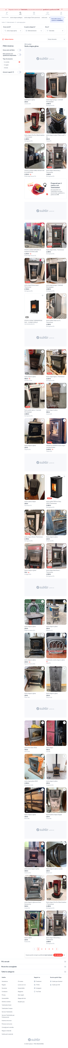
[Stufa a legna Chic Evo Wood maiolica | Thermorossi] (34, 125)
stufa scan (44, 17)
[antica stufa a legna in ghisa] (34, 858)
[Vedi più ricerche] (64, 17)
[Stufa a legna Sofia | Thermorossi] (56, 240)
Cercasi (6, 68)
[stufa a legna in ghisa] (34, 365)
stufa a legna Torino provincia (32, 17)
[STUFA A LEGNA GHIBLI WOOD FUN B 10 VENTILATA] (34, 160)
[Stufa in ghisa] (34, 927)
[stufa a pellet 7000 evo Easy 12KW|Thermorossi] (56, 491)
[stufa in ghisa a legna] (34, 491)
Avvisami (59, 955)
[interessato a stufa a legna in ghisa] (56, 649)
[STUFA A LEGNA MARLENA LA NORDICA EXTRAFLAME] (34, 240)
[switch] (19, 50)
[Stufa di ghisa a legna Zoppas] (56, 803)
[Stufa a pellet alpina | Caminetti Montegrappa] (34, 400)
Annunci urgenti (7, 72)
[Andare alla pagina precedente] (34, 949)
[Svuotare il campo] (20, 31)
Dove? (47, 27)
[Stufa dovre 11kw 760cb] (34, 736)
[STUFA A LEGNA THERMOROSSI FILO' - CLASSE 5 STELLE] (34, 310)
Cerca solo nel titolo (9, 50)
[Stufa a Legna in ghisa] (34, 560)
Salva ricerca (9, 39)
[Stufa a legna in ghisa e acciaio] (56, 858)
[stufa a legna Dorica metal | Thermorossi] (34, 275)
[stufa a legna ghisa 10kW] (34, 770)
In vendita (6, 62)
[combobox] (13, 31)
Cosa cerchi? (7, 27)
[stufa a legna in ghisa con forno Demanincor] (34, 892)
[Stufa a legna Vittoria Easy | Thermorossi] (56, 160)
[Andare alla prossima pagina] (56, 949)
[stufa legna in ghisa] (34, 90)
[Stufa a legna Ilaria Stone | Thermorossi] (56, 560)
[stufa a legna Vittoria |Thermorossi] (34, 526)
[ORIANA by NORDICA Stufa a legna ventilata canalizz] (56, 435)
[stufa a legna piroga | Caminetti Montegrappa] (56, 90)
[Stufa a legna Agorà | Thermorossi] (56, 365)
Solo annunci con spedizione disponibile (9, 54)
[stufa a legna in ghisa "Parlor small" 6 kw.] (56, 125)
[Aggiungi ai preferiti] (42, 74)
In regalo (6, 65)
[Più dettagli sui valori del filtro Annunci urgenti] (13, 72)
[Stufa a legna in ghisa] (34, 435)
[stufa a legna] (56, 736)
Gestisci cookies (6, 1001)
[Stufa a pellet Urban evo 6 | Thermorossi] (56, 310)
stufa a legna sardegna (16, 17)
